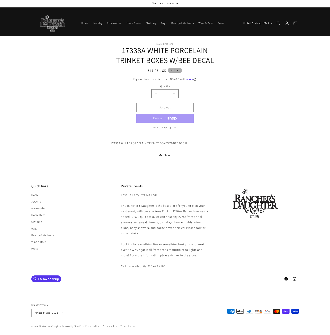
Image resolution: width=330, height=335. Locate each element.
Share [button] (167, 155)
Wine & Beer (38, 241)
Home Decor (39, 215)
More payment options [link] (165, 127)
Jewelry (36, 201)
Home (35, 194)
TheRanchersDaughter (50, 326)
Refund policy (92, 326)
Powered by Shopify (72, 326)
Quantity (165, 86)
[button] (278, 23)
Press (34, 248)
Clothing (36, 221)
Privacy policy (110, 326)
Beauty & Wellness (42, 235)
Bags (34, 228)
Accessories (38, 208)
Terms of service (129, 326)
